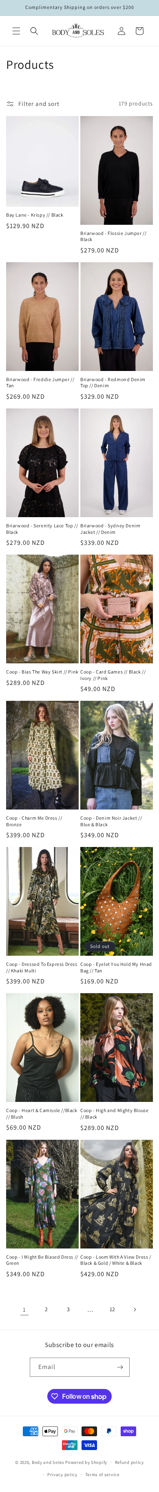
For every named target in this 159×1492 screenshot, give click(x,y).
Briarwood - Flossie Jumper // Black (113, 236)
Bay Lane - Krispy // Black (35, 215)
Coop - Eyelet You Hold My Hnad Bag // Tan (116, 967)
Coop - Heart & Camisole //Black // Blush (41, 1113)
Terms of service (102, 1474)
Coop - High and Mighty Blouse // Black (114, 1113)
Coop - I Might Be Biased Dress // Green (42, 1260)
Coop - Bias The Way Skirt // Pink (42, 672)
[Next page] (135, 1310)
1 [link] (24, 1309)
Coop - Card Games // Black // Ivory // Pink (113, 675)
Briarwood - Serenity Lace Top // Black (42, 528)
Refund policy (129, 1462)
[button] (16, 31)
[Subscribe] (120, 1367)
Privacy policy (62, 1474)
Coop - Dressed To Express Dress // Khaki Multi (41, 967)
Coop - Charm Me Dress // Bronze (34, 821)
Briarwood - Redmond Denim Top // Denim (113, 382)
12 (112, 1309)
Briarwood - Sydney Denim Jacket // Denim (110, 528)
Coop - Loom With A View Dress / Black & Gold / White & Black (115, 1260)
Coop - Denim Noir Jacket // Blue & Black (111, 821)
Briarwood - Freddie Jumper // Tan (40, 382)
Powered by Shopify (86, 1462)
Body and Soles (48, 1462)
